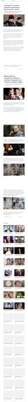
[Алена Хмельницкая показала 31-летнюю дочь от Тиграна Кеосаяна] (19, 318)
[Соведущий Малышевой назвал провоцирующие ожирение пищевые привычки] (8, 285)
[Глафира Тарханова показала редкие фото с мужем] (19, 363)
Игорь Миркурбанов (19, 107)
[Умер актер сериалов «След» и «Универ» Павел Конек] (8, 318)
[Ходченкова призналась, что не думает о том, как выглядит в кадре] (8, 396)
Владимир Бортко (15, 158)
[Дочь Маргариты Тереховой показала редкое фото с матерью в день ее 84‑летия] (19, 352)
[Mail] (2, 1)
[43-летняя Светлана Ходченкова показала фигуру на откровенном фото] (19, 307)
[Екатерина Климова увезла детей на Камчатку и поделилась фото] (8, 341)
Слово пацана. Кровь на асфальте (12, 29)
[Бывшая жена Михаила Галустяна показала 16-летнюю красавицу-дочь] (19, 274)
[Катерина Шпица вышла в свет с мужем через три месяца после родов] (8, 252)
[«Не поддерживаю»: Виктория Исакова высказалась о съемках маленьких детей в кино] (8, 307)
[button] (14, 20)
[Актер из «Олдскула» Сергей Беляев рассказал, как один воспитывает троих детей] (8, 296)
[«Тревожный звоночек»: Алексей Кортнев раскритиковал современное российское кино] (19, 263)
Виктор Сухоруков (6, 108)
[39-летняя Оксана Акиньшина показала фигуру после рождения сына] (8, 385)
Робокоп (12, 41)
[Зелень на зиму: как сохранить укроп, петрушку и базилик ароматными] (8, 374)
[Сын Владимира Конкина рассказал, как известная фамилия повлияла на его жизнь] (8, 241)
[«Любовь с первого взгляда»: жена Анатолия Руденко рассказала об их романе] (19, 330)
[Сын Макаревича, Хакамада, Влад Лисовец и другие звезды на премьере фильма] (19, 252)
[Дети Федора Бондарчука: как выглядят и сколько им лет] (19, 230)
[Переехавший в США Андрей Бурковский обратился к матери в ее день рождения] (8, 230)
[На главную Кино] (4, 1)
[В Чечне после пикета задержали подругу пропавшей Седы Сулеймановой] (19, 285)
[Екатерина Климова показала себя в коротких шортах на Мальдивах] (8, 352)
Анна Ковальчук (11, 111)
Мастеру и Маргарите (10, 160)
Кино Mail (12, 74)
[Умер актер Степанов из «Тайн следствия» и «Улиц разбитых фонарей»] (8, 363)
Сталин (19, 102)
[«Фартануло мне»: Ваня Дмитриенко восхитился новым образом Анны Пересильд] (19, 374)
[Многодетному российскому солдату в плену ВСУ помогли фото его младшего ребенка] (19, 241)
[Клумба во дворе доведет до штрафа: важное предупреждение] (19, 296)
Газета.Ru (12, 3)
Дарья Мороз (5, 110)
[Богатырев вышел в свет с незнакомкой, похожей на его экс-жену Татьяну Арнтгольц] (19, 341)
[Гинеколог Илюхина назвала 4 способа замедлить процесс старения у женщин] (8, 330)
